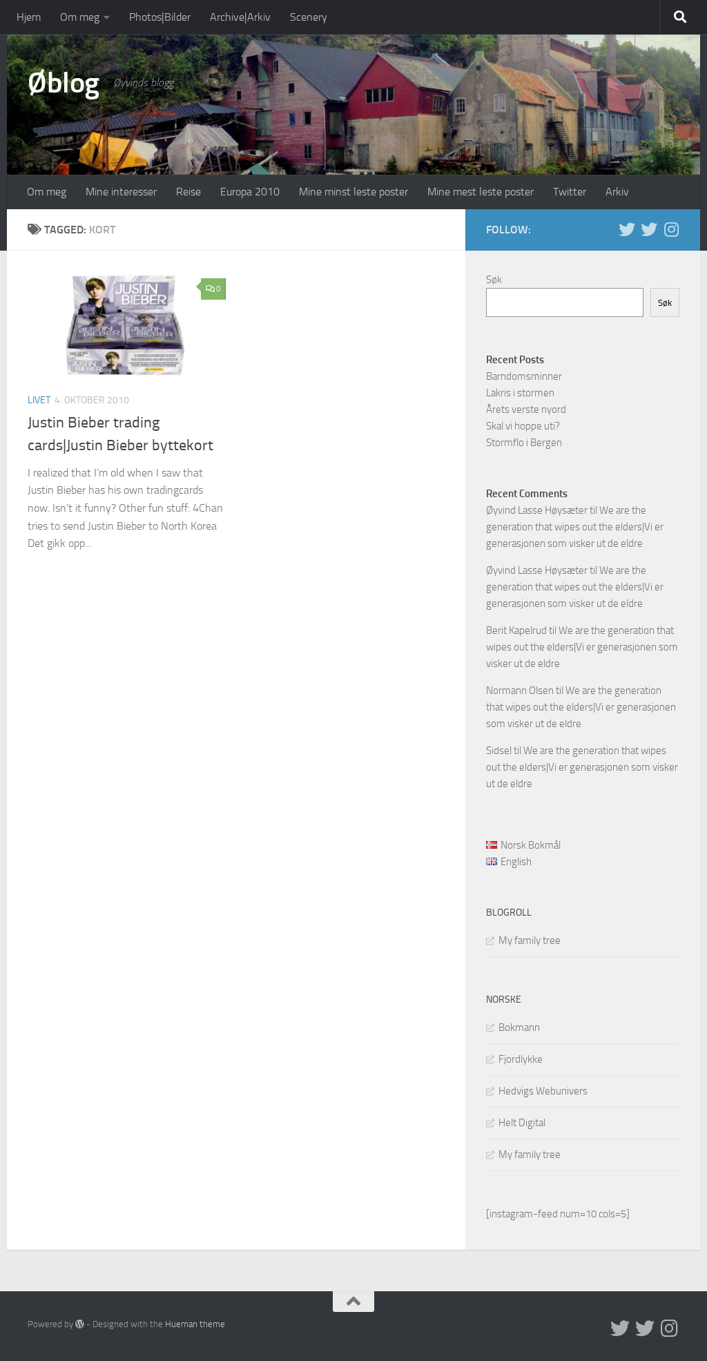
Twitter (569, 191)
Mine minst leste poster (353, 191)
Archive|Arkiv (240, 16)
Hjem (29, 16)
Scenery (308, 16)
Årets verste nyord (526, 409)
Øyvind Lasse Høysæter (537, 510)
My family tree (529, 940)
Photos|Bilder (160, 16)
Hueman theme (195, 1324)
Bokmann (519, 1027)
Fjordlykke (520, 1059)
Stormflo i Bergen (524, 442)
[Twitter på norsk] (649, 229)
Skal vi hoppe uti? (523, 426)
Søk (494, 279)
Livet (39, 400)
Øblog (63, 83)
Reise (188, 191)
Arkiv (617, 191)
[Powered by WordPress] (79, 1324)
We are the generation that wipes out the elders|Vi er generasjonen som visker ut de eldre (575, 527)
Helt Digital (521, 1123)
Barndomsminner (524, 376)
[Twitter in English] (627, 229)
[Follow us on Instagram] (671, 229)
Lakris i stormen (520, 393)
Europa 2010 (250, 191)
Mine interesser (121, 191)
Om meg (79, 16)
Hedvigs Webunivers (543, 1091)
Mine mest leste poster (480, 191)
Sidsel (499, 750)
